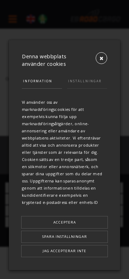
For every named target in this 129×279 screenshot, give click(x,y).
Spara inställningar (64, 236)
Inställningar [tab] (84, 81)
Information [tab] (37, 81)
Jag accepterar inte (64, 251)
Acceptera (64, 222)
